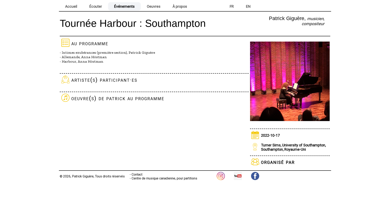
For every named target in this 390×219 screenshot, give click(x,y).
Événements (124, 6)
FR (232, 6)
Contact (137, 174)
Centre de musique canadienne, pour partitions (164, 178)
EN (248, 6)
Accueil (71, 6)
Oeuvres (153, 6)
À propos (180, 6)
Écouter (95, 6)
